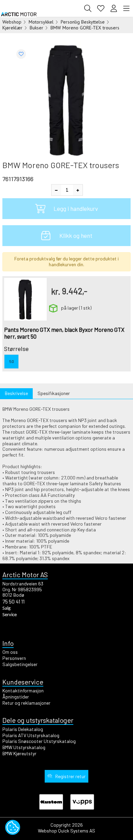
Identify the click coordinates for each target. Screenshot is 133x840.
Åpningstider (15, 697)
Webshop (11, 22)
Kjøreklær (12, 28)
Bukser (36, 28)
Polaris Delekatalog (22, 729)
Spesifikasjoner (54, 393)
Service (9, 615)
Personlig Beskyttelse (83, 22)
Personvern (14, 658)
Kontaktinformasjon (23, 690)
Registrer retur (70, 776)
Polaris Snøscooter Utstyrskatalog (39, 741)
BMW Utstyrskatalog (23, 747)
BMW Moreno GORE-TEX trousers (84, 28)
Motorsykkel (41, 22)
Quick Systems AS (76, 831)
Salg (6, 608)
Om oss (10, 652)
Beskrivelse (16, 393)
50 (11, 361)
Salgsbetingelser (20, 664)
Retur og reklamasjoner (26, 703)
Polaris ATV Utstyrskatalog (30, 735)
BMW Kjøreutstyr (19, 753)
